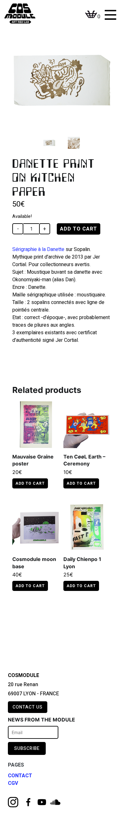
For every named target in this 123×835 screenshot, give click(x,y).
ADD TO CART (78, 229)
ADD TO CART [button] (81, 483)
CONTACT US (28, 707)
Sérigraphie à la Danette (38, 249)
